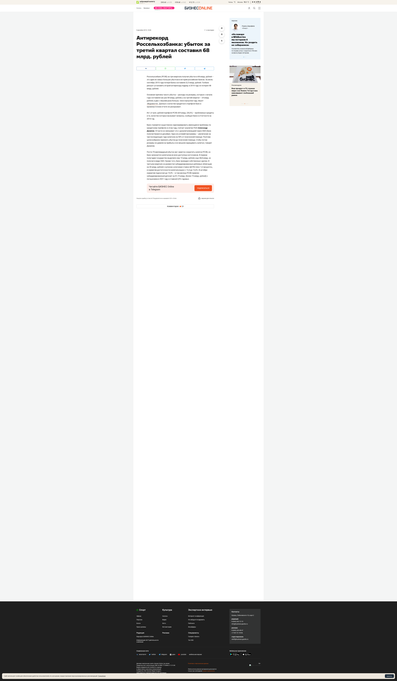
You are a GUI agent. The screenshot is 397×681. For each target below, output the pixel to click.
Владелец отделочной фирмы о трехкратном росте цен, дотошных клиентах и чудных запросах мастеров (245, 48)
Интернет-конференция (196, 616)
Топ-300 (190, 640)
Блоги (138, 623)
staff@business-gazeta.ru (240, 639)
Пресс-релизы (141, 627)
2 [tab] (242, 103)
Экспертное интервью (200, 610)
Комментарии (175, 206)
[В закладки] (221, 34)
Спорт (142, 610)
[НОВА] (164, 9)
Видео (164, 620)
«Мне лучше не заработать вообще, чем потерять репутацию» (244, 38)
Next (258, 57)
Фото (164, 623)
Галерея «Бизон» (194, 636)
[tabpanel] (245, 37)
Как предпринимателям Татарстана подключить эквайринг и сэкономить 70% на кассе (245, 91)
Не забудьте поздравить (196, 620)
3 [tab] (243, 103)
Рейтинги (191, 623)
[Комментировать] (221, 28)
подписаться (203, 188)
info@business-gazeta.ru (240, 624)
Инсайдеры (192, 627)
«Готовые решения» (248, 28)
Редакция (140, 633)
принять (389, 676)
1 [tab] (241, 103)
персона (234, 21)
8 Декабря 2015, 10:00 (143, 30)
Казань (138, 8)
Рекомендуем (236, 85)
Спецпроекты (193, 633)
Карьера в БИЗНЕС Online (145, 636)
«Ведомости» (152, 104)
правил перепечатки (209, 671)
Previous (232, 57)
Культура (167, 610)
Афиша (138, 616)
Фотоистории (166, 627)
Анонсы (165, 616)
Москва (240, 2)
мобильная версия (195, 654)
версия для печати (207, 198)
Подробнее (102, 676)
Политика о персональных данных (198, 663)
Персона (139, 620)
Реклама (165, 633)
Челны (230, 2)
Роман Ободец (247, 26)
